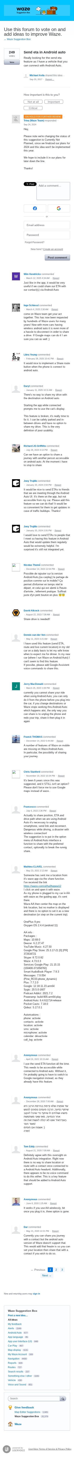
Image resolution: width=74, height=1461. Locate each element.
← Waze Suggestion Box (17, 39)
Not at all (35, 102)
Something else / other (20, 1376)
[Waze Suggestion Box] (37, 10)
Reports (12, 1363)
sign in (36, 1293)
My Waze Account (17, 1354)
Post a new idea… (18, 1315)
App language (15, 1337)
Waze (18, 1424)
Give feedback (24, 1407)
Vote (12, 62)
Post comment (57, 257)
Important (55, 102)
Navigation (14, 1358)
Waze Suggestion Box (22, 1310)
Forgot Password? (34, 242)
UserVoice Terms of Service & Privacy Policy (49, 1449)
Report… (49, 79)
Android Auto (15, 1332)
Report (56, 278)
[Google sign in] (59, 208)
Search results (15, 1371)
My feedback (15, 1324)
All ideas (13, 1319)
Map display (14, 1350)
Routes (12, 1367)
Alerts (11, 1328)
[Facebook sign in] (35, 208)
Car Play (12, 1345)
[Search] (63, 1398)
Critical (35, 108)
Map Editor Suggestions (28, 1412)
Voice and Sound (17, 1384)
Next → (47, 1275)
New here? (47, 249)
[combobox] (35, 1398)
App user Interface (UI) (20, 1341)
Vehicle (12, 1380)
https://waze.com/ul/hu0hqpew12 (42, 886)
